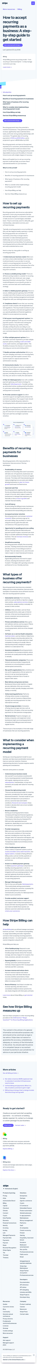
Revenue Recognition (9, 1248)
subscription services (21, 602)
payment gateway (17, 866)
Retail (21, 1257)
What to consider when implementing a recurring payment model (16, 108)
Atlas (4, 1198)
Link (4, 1233)
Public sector (24, 1254)
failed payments (16, 384)
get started (28, 995)
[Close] (33, 1355)
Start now (7, 1125)
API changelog (24, 1290)
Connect (5, 1213)
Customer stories (8, 1307)
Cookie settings (8, 1331)
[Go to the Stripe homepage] (5, 1186)
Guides (5, 1304)
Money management (26, 1220)
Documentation (25, 1282)
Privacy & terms (8, 1319)
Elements (6, 1220)
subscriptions (9, 782)
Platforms (23, 1223)
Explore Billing (7, 1149)
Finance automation (26, 1210)
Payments (6, 1240)
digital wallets (10, 854)
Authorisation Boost (9, 1200)
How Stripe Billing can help (11, 112)
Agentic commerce (26, 1200)
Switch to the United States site (13, 1359)
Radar (4, 1245)
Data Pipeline (7, 1218)
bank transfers (25, 851)
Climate (5, 1210)
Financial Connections (9, 1223)
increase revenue (22, 537)
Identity (5, 1225)
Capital (5, 1205)
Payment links (7, 1238)
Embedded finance (26, 1208)
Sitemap (5, 1328)
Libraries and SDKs (26, 1292)
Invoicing (5, 1228)
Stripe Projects (24, 1295)
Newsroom (23, 1309)
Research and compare (19, 803)
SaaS (21, 1225)
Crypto (5, 1215)
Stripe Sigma (7, 1250)
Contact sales (19, 1125)
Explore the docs (8, 1170)
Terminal (5, 1255)
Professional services (26, 1252)
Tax (4, 1252)
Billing (20, 9)
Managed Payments (9, 1235)
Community (6, 1311)
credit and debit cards (12, 851)
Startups (22, 1198)
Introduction (7, 92)
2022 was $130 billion (18, 138)
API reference (24, 1285)
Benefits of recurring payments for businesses (18, 99)
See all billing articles (10, 1073)
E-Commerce (24, 1205)
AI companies (24, 1228)
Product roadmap (25, 1304)
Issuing (5, 1230)
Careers (22, 1307)
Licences (6, 1326)
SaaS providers (10, 636)
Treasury (6, 1257)
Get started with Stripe (12, 45)
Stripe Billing (7, 929)
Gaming (22, 1235)
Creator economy (25, 1230)
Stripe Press (24, 1311)
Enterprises (23, 1196)
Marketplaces (24, 1218)
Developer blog (25, 1297)
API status (23, 1287)
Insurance (23, 1242)
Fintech (22, 1233)
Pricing (5, 1196)
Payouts (5, 1243)
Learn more (6, 67)
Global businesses (25, 1213)
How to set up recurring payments (14, 95)
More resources (9, 9)
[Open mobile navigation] (33, 3)
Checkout (6, 1208)
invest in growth (21, 498)
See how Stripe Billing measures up (14, 115)
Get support (7, 1340)
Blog (4, 1309)
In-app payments (25, 1215)
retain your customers (12, 911)
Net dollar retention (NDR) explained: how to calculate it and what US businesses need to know (18, 1081)
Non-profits (23, 1249)
